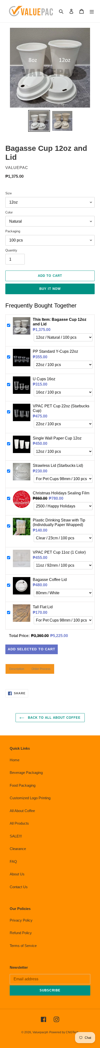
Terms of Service (23, 946)
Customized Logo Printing (30, 798)
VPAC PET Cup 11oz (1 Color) (59, 552)
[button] (16, 669)
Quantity (11, 250)
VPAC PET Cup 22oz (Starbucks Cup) (61, 408)
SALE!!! (16, 836)
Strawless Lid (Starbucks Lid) (58, 465)
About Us (17, 874)
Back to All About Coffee (54, 717)
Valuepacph (40, 1032)
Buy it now (50, 289)
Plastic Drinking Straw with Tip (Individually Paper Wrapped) (59, 522)
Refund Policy (21, 933)
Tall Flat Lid (43, 607)
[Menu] (92, 11)
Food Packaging (22, 785)
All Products (19, 823)
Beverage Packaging (26, 772)
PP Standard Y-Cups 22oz (55, 351)
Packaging (12, 231)
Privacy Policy (21, 920)
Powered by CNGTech (64, 1032)
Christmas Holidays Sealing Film (61, 493)
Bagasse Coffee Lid (50, 580)
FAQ (13, 861)
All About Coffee (22, 811)
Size (8, 193)
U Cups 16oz (44, 379)
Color (9, 212)
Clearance (18, 849)
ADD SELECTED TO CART (31, 649)
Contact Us (19, 887)
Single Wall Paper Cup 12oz (57, 438)
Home (14, 760)
